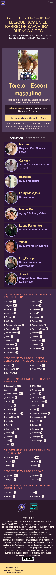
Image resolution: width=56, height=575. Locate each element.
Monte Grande (39, 417)
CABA (36, 386)
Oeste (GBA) (38, 369)
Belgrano (10, 305)
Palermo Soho (38, 325)
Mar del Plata (11, 417)
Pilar (8, 425)
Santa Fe (35, 465)
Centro (9, 365)
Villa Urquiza (11, 352)
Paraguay (10, 479)
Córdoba (36, 393)
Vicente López (38, 440)
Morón (9, 421)
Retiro (9, 336)
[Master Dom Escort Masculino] (11, 217)
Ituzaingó (10, 405)
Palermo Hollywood (14, 325)
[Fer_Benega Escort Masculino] (11, 265)
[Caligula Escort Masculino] (11, 168)
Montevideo (37, 496)
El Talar (9, 401)
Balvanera (37, 301)
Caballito (36, 305)
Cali (34, 492)
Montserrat (37, 317)
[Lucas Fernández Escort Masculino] (11, 233)
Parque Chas (11, 328)
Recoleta (37, 332)
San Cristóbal (12, 340)
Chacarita (10, 309)
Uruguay (36, 479)
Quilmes (36, 425)
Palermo (37, 321)
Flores (35, 313)
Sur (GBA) (10, 373)
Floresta (9, 317)
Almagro (10, 301)
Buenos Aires (13, 386)
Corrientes (10, 397)
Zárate (9, 444)
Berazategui (37, 389)
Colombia (36, 475)
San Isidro (37, 432)
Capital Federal (13, 393)
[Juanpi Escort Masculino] (11, 282)
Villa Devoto (37, 348)
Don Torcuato (38, 397)
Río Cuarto (37, 429)
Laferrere (10, 409)
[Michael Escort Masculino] (11, 151)
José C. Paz (37, 405)
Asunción (10, 492)
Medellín (10, 496)
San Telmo (10, 344)
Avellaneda (11, 389)
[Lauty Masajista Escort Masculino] (11, 200)
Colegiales (37, 309)
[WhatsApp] (33, 79)
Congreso (10, 313)
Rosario (9, 432)
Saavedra (37, 336)
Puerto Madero (12, 332)
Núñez (9, 321)
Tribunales (37, 344)
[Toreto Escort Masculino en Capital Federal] (28, 64)
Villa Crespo (11, 348)
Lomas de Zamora (14, 413)
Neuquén (36, 421)
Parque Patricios (39, 328)
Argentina (11, 475)
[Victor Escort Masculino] (11, 249)
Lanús (35, 409)
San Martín (11, 436)
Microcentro (38, 365)
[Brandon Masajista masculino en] (11, 184)
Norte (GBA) (12, 369)
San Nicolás (38, 340)
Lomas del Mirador (40, 413)
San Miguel (37, 436)
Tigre (8, 440)
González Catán (39, 401)
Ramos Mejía (11, 429)
